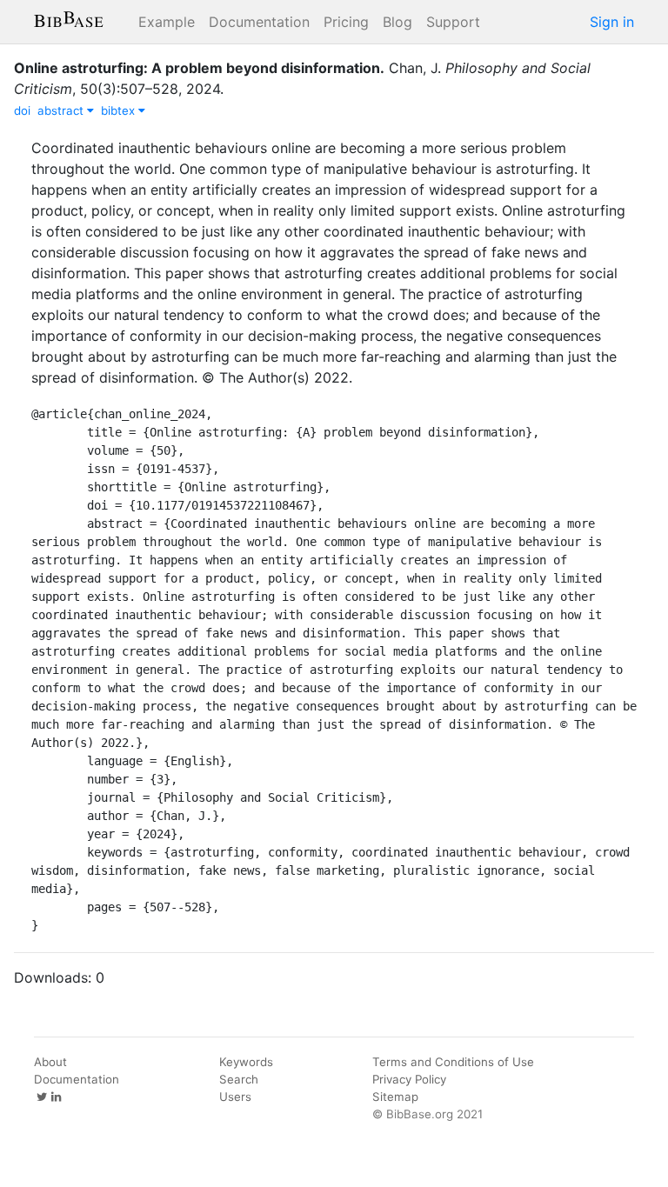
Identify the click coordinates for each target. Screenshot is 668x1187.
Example (166, 21)
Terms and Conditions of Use (453, 1062)
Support (453, 21)
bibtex (119, 110)
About (50, 1062)
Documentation (259, 21)
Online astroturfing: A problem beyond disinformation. (199, 68)
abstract (62, 110)
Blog (397, 21)
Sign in (612, 21)
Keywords (246, 1062)
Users (235, 1097)
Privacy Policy (409, 1079)
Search (238, 1079)
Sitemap (395, 1097)
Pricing (346, 21)
